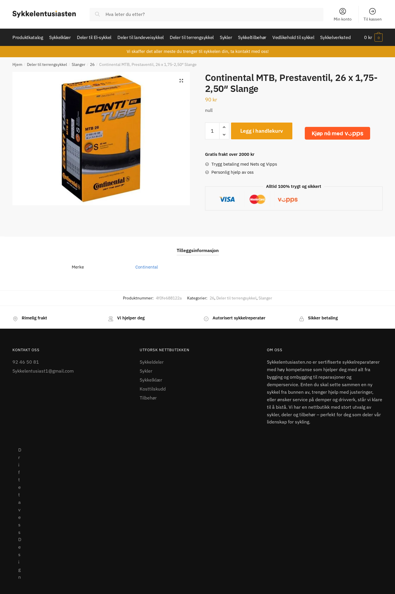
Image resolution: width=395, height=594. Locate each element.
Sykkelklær (151, 380)
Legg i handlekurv (261, 130)
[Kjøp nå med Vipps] (337, 133)
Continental (146, 267)
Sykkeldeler (152, 362)
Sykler (146, 371)
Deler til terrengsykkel (47, 64)
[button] (181, 80)
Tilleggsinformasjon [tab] (198, 250)
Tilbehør (148, 398)
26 (92, 64)
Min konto (343, 19)
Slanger (78, 64)
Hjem (17, 64)
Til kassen (372, 19)
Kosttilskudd (153, 389)
